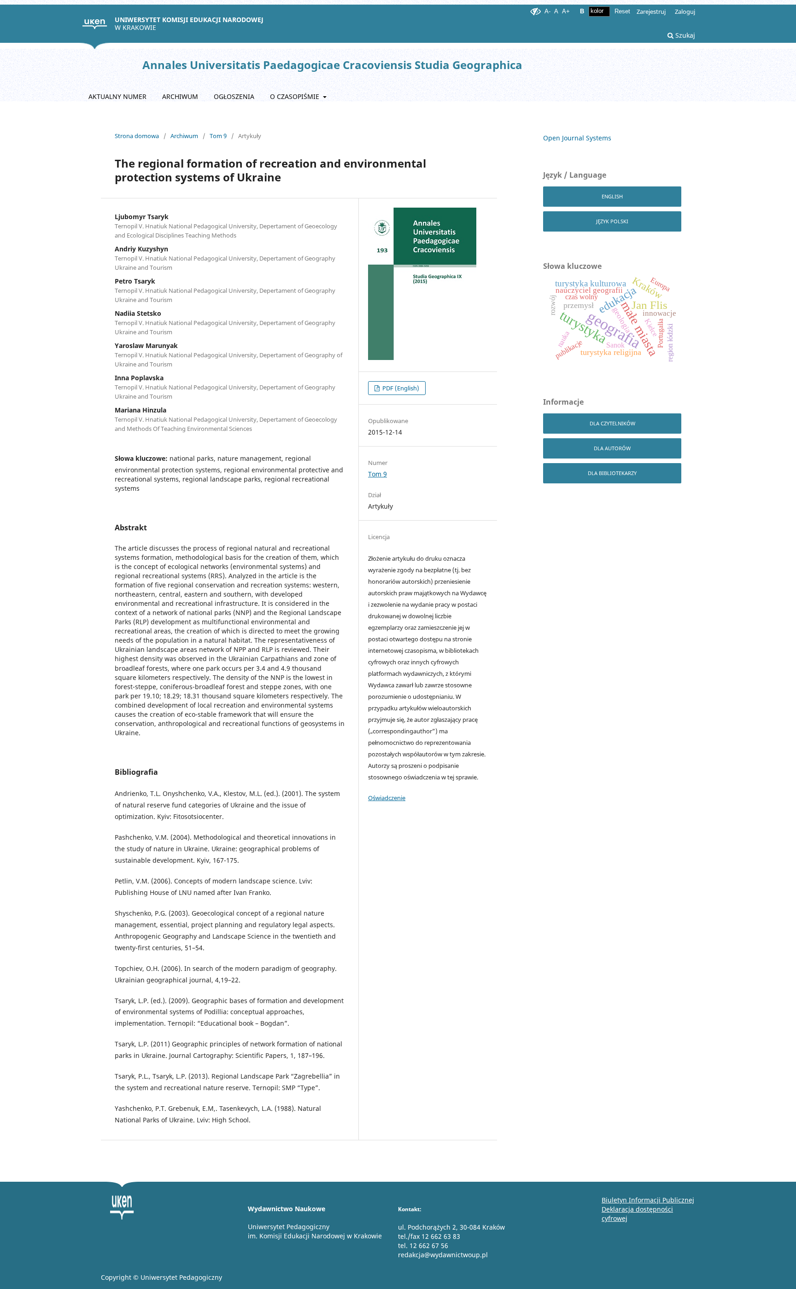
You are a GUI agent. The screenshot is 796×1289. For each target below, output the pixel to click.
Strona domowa (137, 136)
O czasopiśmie (295, 96)
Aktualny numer (117, 96)
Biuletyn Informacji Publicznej (648, 1200)
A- (547, 11)
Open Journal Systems (577, 138)
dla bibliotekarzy (612, 473)
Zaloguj (685, 11)
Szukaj (684, 35)
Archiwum (180, 96)
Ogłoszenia (234, 96)
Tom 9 (218, 136)
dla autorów (612, 448)
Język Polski (612, 221)
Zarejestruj (651, 11)
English (612, 196)
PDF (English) (400, 388)
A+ (566, 11)
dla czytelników (612, 423)
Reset (622, 11)
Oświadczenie (386, 798)
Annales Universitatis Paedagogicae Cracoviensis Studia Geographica (332, 64)
